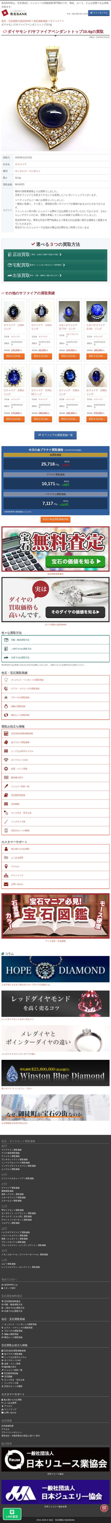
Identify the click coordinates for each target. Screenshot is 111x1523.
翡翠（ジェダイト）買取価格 (14, 1239)
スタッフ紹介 (10, 1288)
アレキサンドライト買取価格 (14, 1159)
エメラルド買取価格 (10, 1169)
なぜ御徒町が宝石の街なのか (14, 1123)
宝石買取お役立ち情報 (14, 1345)
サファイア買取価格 (10, 1188)
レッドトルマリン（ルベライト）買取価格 (20, 1267)
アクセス (5, 1429)
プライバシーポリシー (11, 1432)
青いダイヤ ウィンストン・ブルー (16, 1088)
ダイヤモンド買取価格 (13, 1210)
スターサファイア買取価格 (13, 1197)
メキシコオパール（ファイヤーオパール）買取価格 (24, 1254)
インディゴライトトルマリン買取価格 (18, 1166)
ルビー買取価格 (8, 1264)
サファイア (21, 164)
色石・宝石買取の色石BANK (62, 1520)
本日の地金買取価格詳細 (55, 519)
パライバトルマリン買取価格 (14, 1235)
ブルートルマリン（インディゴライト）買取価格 (23, 1245)
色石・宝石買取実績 (13, 1319)
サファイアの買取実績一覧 (57, 435)
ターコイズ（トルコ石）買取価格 (16, 1216)
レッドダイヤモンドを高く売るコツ (17, 1019)
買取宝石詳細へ (14, 356)
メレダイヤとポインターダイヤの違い (18, 1054)
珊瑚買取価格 (7, 1191)
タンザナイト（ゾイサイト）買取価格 (18, 1213)
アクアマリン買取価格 (11, 1150)
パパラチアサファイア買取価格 (15, 1232)
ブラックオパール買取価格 (13, 1242)
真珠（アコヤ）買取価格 (12, 1194)
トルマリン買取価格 (10, 1223)
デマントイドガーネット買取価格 (16, 1220)
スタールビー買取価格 (11, 1201)
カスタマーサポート (13, 1394)
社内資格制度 (7, 1426)
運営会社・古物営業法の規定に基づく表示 (20, 1436)
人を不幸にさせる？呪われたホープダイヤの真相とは (25, 984)
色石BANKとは (11, 1285)
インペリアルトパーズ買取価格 (15, 1162)
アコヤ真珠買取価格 (10, 1153)
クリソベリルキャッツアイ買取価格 (17, 1178)
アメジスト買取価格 (10, 1156)
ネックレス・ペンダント (27, 171)
